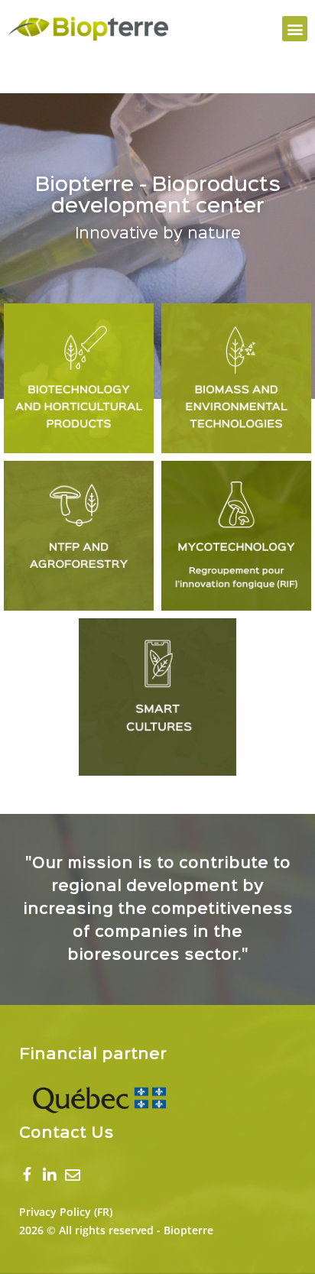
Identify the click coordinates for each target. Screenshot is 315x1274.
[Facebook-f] (26, 1176)
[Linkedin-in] (49, 1175)
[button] (294, 28)
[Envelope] (72, 1175)
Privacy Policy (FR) (65, 1211)
